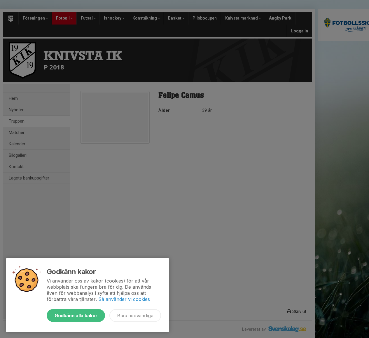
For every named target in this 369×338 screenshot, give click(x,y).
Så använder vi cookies (124, 299)
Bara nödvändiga (135, 315)
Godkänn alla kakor (76, 315)
